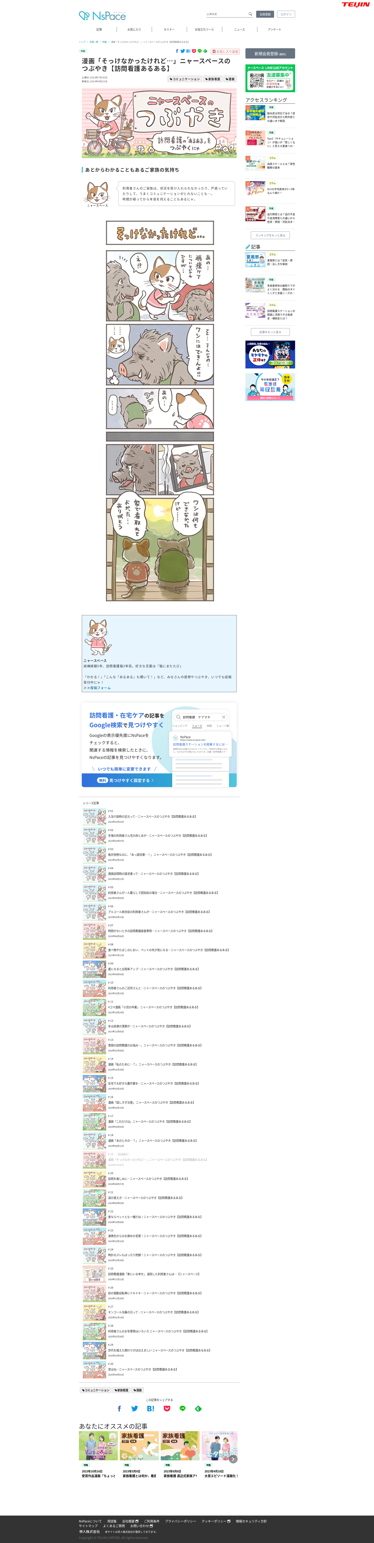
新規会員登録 (270, 53)
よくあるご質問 (114, 1525)
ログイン (286, 14)
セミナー (169, 29)
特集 (104, 41)
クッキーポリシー (214, 1521)
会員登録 (265, 14)
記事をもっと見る (270, 332)
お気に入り (134, 29)
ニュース (239, 29)
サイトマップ (88, 1525)
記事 (99, 29)
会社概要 (128, 1521)
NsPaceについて (90, 1521)
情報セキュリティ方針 (251, 1521)
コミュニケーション (186, 79)
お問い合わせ (140, 1525)
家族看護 (214, 79)
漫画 (231, 79)
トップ (82, 41)
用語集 (112, 1521)
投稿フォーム (100, 687)
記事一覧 (94, 41)
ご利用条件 (152, 1521)
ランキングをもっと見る (270, 235)
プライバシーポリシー (180, 1521)
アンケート (274, 29)
